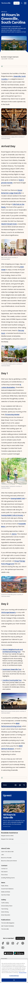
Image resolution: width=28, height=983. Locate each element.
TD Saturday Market (12, 414)
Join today (19, 938)
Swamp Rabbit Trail (18, 498)
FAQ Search (4, 871)
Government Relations (7, 889)
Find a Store (4, 874)
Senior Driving (5, 912)
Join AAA (16, 3)
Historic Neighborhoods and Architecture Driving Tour (12, 650)
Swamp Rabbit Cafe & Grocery (12, 515)
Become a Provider (6, 857)
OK (14, 980)
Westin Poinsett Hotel (9, 224)
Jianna (14, 534)
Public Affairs (4, 886)
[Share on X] (24, 785)
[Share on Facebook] (20, 785)
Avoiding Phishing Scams (8, 878)
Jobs (2, 854)
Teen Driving (4, 909)
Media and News (5, 892)
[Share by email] (15, 785)
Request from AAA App (7, 839)
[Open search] (21, 3)
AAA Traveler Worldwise (7, 926)
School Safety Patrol (6, 906)
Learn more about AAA (7, 851)
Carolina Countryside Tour (12, 680)
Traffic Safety (5, 903)
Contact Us (4, 868)
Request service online (7, 835)
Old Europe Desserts (8, 612)
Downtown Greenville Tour (11, 669)
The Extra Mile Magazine (7, 923)
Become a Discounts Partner (9, 861)
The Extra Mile (5, 3)
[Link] (2, 943)
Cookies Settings (14, 975)
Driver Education (5, 915)
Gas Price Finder (5, 895)
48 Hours (4, 12)
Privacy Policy (4, 958)
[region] (14, 971)
